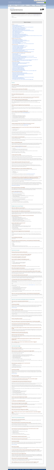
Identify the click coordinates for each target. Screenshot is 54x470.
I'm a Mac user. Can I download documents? (17, 67)
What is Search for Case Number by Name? (17, 72)
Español (35, 0)
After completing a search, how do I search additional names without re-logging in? (22, 60)
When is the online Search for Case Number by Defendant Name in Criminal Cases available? (23, 56)
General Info (41, 5)
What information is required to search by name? (18, 74)
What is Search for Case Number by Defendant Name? (18, 53)
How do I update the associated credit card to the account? (19, 34)
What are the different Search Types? (16, 54)
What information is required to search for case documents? (19, 63)
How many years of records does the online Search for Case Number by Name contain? (22, 73)
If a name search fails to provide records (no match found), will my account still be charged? (23, 77)
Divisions (31, 5)
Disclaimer (14, 469)
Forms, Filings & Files (20, 5)
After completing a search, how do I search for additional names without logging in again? (22, 79)
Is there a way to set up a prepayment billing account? (18, 29)
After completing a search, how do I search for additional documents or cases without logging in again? (24, 70)
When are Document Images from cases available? (18, 68)
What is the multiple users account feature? (17, 39)
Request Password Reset (27, 124)
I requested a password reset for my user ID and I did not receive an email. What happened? (23, 30)
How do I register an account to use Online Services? (18, 27)
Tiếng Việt (38, 0)
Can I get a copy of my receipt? (16, 33)
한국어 (40, 0)
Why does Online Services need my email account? (18, 45)
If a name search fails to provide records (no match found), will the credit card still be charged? (23, 49)
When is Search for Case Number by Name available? (18, 78)
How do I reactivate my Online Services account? (18, 32)
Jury (35, 5)
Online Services (13, 5)
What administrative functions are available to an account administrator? (21, 40)
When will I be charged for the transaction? (17, 48)
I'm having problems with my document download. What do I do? (20, 66)
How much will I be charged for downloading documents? (19, 47)
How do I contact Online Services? (16, 37)
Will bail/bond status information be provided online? (18, 58)
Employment (17, 469)
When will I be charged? (15, 76)
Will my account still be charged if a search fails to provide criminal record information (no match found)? (24, 57)
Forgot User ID (25, 125)
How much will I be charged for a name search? (17, 46)
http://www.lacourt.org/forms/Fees (16, 185)
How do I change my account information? (17, 31)
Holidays (23, 469)
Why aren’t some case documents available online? (18, 69)
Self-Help (25, 5)
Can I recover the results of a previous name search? (18, 50)
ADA (20, 469)
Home (9, 5)
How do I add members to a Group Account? (17, 41)
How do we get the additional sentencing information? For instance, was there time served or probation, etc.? (25, 59)
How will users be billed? (15, 64)
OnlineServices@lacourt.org (37, 14)
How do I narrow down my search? (16, 55)
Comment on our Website (27, 469)
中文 (42, 0)
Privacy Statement (10, 469)
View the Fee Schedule (14, 307)
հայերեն (44, 0)
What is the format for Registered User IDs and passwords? (19, 28)
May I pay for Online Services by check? (17, 26)
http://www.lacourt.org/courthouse (31, 173)
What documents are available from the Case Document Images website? (21, 62)
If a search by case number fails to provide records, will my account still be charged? (22, 65)
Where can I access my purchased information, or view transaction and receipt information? (23, 43)
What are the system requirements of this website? (18, 25)
